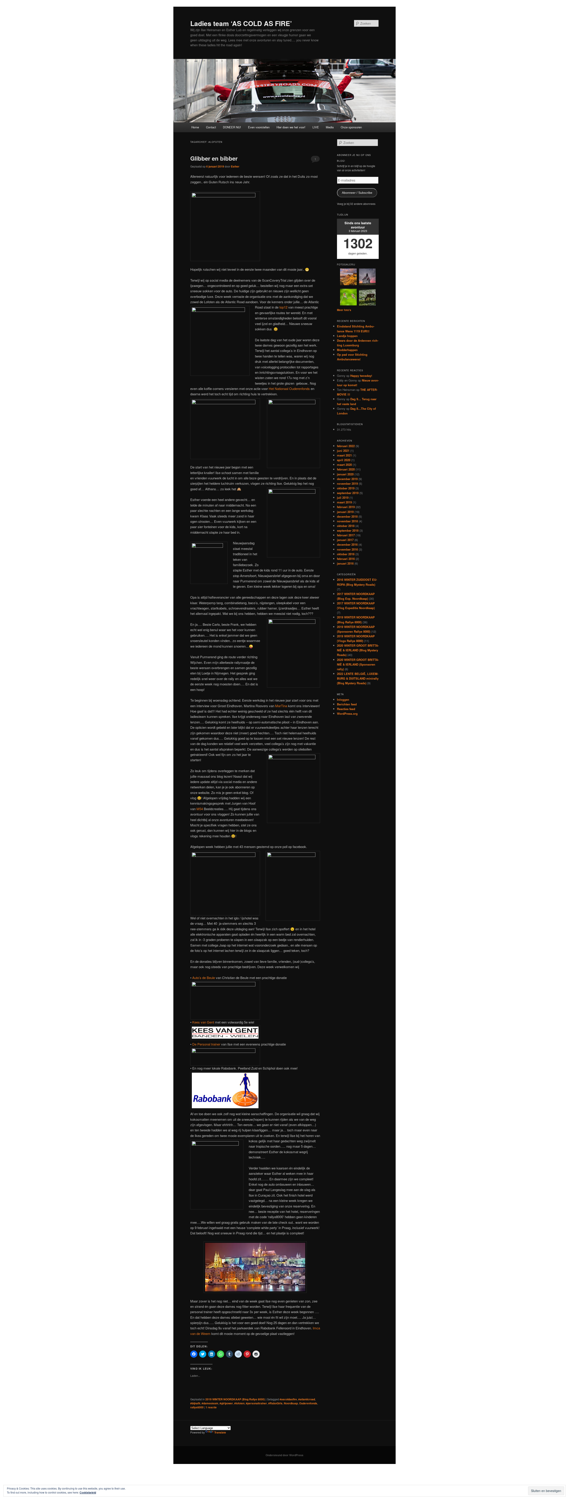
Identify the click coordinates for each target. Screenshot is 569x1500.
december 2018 (347, 516)
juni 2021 (343, 450)
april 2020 (343, 460)
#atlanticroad (306, 1399)
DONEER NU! (232, 127)
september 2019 (348, 493)
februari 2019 (346, 507)
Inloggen (343, 699)
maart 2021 (344, 455)
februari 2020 (346, 469)
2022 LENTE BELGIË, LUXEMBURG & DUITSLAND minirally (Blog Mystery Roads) (358, 678)
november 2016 (347, 549)
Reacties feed (346, 709)
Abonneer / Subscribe (357, 192)
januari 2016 (345, 563)
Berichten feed (347, 704)
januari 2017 (345, 540)
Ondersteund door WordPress (284, 1455)
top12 (283, 307)
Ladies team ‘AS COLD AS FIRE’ (241, 23)
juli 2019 (343, 497)
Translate (220, 1432)
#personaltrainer (256, 1403)
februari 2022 (346, 446)
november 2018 (347, 521)
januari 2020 (345, 474)
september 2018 (348, 530)
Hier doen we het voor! (290, 127)
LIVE (316, 127)
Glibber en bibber (214, 158)
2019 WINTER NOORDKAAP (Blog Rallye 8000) (235, 1399)
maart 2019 (344, 502)
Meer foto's (344, 310)
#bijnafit (195, 1403)
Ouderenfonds (308, 1403)
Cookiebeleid (88, 1492)
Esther (235, 166)
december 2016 (347, 544)
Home (195, 127)
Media (330, 127)
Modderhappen (347, 350)
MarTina (281, 705)
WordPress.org (347, 713)
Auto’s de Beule (203, 977)
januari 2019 (345, 512)
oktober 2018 (346, 526)
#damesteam (210, 1403)
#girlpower (226, 1403)
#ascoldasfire (288, 1399)
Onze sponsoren (351, 127)
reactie (211, 1407)
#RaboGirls (275, 1403)
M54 (200, 808)
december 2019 (347, 479)
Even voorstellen (259, 127)
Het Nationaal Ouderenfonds (289, 388)
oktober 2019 (346, 488)
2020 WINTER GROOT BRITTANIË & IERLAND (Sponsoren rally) (358, 664)
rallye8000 (197, 1407)
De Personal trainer (206, 1044)
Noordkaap (291, 1403)
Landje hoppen (347, 336)
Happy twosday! (361, 375)
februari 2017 (346, 535)
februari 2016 (346, 559)
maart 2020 (344, 464)
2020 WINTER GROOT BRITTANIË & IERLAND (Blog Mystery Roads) (358, 650)
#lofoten (239, 1403)
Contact (211, 127)
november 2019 (347, 483)
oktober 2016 (346, 554)
